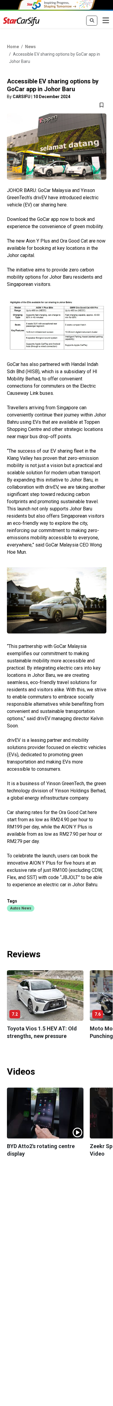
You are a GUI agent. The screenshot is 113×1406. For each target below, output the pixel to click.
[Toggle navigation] (106, 21)
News (30, 46)
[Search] (91, 21)
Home (13, 46)
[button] (20, 908)
